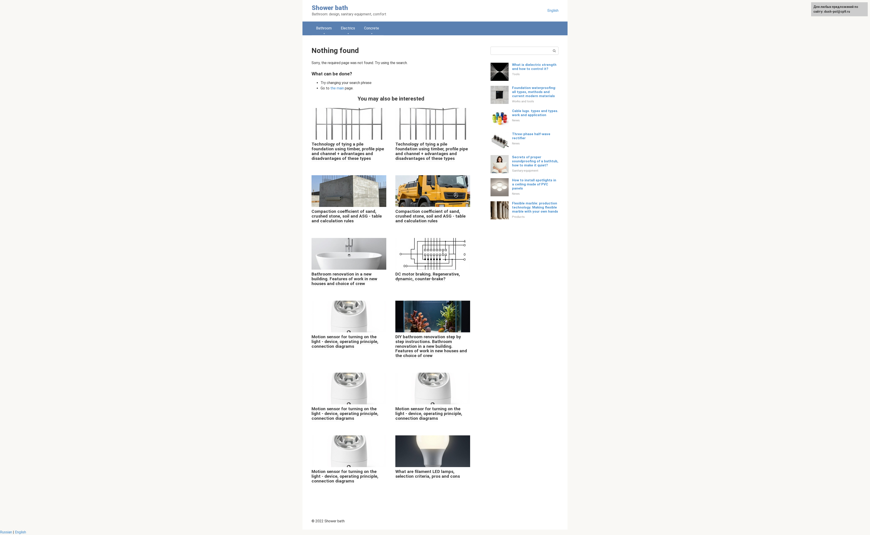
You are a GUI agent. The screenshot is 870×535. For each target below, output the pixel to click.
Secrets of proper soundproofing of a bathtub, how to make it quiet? (535, 161)
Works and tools (523, 101)
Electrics (348, 28)
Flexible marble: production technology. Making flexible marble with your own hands (535, 207)
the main (337, 88)
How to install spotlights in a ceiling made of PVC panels (534, 184)
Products (518, 216)
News (516, 120)
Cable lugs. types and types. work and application (535, 113)
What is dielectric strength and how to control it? (534, 67)
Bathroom (324, 28)
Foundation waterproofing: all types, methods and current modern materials (534, 92)
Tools (516, 74)
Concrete (371, 28)
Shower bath (330, 8)
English (552, 10)
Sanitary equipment (525, 170)
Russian (6, 532)
